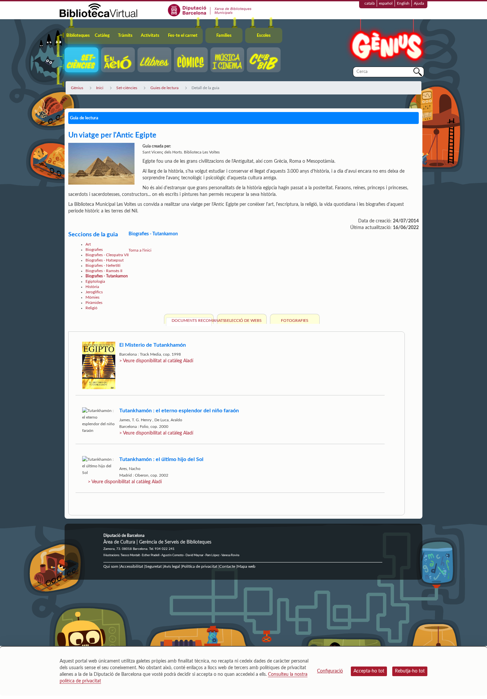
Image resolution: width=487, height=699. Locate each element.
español (386, 3)
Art (88, 244)
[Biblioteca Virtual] (98, 10)
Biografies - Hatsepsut (104, 260)
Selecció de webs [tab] (243, 320)
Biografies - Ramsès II (103, 271)
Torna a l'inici (140, 250)
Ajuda (419, 3)
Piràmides (93, 303)
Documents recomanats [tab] (192, 320)
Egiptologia (95, 281)
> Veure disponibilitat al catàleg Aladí (156, 361)
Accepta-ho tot (368, 671)
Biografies (94, 250)
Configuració (330, 671)
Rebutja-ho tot (410, 671)
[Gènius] (386, 42)
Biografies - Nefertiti (102, 265)
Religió (91, 308)
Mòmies (92, 297)
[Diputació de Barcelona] (210, 10)
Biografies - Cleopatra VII (107, 255)
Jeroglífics (94, 292)
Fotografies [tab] (294, 320)
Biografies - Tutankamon (106, 276)
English (403, 3)
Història (92, 287)
